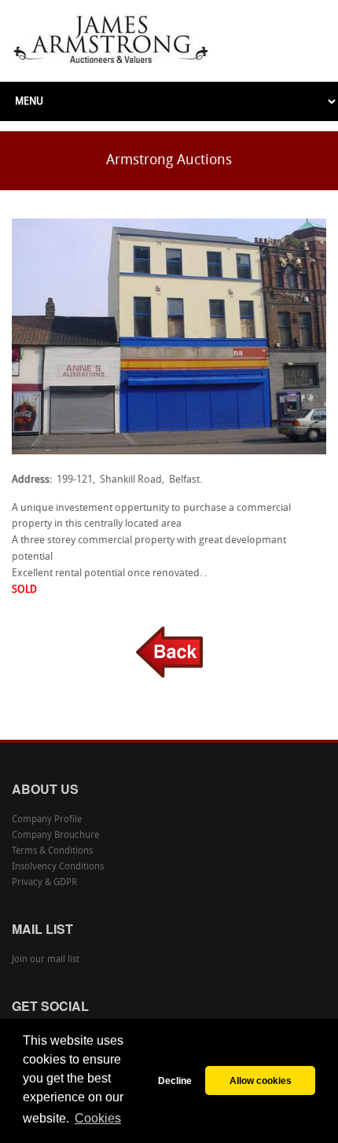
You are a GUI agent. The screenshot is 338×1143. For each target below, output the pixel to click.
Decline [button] (175, 1080)
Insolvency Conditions (58, 867)
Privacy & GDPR (44, 883)
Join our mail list (45, 960)
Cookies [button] (98, 1118)
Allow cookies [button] (261, 1080)
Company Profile (47, 820)
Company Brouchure (55, 835)
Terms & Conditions (52, 851)
